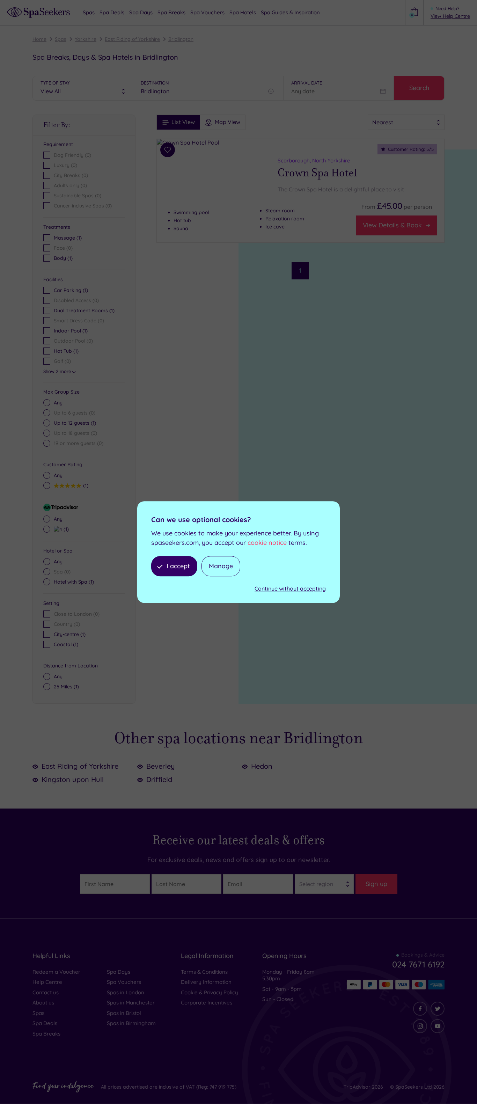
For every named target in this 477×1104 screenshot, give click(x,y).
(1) (68, 238)
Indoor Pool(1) (71, 331)
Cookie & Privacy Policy (209, 992)
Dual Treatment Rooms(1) (84, 310)
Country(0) (67, 624)
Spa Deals (44, 1023)
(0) (63, 248)
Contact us (45, 992)
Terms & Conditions (204, 971)
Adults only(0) (70, 185)
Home (39, 39)
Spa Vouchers (124, 982)
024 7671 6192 (418, 964)
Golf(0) (62, 361)
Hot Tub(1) (66, 351)
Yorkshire (85, 39)
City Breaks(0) (71, 175)
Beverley (160, 766)
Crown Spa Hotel (317, 173)
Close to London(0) (77, 614)
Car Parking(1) (71, 290)
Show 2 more (57, 371)
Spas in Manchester (131, 1002)
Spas (60, 39)
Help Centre (47, 982)
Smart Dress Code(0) (79, 320)
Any (58, 403)
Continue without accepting (290, 588)
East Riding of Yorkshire (132, 39)
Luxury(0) (65, 165)
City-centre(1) (70, 634)
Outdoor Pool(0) (73, 341)
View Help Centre (450, 16)
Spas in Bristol (124, 1013)
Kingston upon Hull (73, 779)
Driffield (159, 779)
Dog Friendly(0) (72, 155)
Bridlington (180, 39)
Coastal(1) (66, 644)
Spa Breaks (46, 1033)
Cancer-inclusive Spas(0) (83, 206)
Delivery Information (206, 982)
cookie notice (267, 543)
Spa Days (118, 971)
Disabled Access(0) (76, 300)
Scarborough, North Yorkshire (314, 160)
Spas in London (125, 992)
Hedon (261, 766)
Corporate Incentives (206, 1002)
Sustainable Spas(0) (77, 195)
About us (43, 1002)
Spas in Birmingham (131, 1023)
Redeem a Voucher (56, 971)
